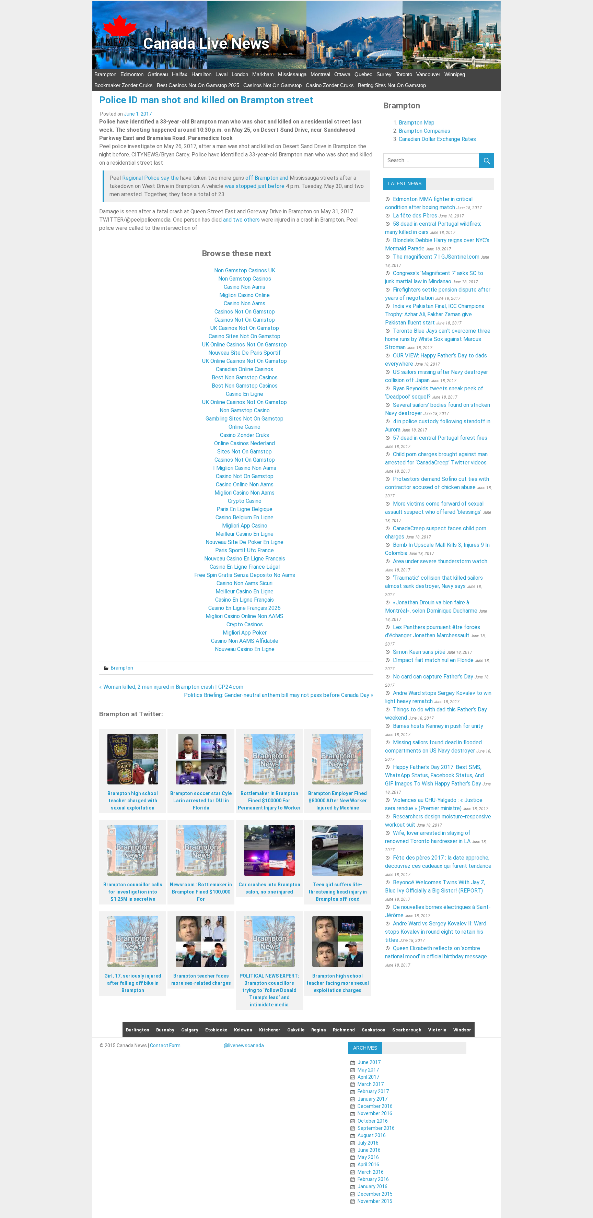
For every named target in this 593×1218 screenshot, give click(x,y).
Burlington (137, 1029)
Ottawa (342, 74)
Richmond (344, 1029)
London (240, 74)
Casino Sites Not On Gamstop (244, 336)
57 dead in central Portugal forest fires (440, 438)
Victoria (437, 1029)
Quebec (363, 74)
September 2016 (376, 1128)
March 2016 (371, 1172)
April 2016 (368, 1164)
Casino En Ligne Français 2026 (244, 608)
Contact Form (165, 1045)
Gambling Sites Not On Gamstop (244, 418)
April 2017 (368, 1077)
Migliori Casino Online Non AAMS (244, 616)
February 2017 (373, 1091)
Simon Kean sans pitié (419, 652)
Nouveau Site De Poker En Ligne (244, 542)
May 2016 (368, 1157)
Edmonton (131, 74)
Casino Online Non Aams (245, 484)
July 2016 (368, 1143)
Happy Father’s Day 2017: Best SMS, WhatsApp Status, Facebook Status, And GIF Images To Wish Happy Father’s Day (434, 775)
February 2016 (373, 1179)
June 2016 (369, 1150)
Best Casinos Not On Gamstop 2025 (198, 85)
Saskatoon (373, 1029)
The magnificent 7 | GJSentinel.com (436, 256)
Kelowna (243, 1029)
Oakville (295, 1029)
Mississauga (292, 74)
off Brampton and (266, 178)
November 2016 (375, 1113)
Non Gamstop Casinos (244, 278)
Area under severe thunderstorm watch (440, 561)
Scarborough (406, 1029)
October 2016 (373, 1121)
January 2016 (372, 1186)
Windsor (462, 1029)
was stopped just (246, 186)
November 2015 (375, 1201)
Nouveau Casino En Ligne (245, 649)
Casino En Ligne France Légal (245, 567)
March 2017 (371, 1084)
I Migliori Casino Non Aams (244, 468)
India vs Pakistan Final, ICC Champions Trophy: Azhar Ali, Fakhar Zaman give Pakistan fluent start (434, 314)
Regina (318, 1029)
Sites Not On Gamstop (244, 451)
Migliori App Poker (245, 632)
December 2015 (375, 1194)
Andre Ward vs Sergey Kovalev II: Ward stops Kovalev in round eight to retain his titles (435, 931)
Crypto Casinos (244, 624)
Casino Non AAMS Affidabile (244, 641)
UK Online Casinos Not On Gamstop (244, 344)
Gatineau (158, 74)
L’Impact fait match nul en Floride (433, 660)
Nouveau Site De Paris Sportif (244, 353)
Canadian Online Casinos (244, 369)
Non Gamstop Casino (245, 410)
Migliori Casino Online (244, 295)
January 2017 (372, 1099)
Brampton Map (416, 122)
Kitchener (269, 1029)
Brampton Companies (424, 131)
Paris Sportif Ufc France (244, 550)
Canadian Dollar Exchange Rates (437, 139)
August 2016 (372, 1135)
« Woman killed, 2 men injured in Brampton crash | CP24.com (171, 687)
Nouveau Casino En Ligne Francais (244, 558)
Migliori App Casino (244, 525)
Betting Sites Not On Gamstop (392, 85)
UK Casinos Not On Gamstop (244, 328)
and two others (241, 219)
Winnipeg (454, 74)
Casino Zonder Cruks (330, 85)
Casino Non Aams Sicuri (244, 583)
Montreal (320, 74)
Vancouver (428, 74)
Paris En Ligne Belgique (244, 509)
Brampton (105, 74)
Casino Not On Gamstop (245, 476)
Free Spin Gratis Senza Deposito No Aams (244, 575)
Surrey (384, 74)
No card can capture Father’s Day (433, 676)
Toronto (404, 74)
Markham (263, 74)
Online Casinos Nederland (244, 443)
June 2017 (369, 1062)
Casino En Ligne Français (244, 599)
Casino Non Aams (244, 287)
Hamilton (201, 74)
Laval (222, 74)
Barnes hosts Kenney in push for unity (438, 726)
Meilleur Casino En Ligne (245, 534)
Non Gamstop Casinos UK (244, 270)
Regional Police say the (150, 178)
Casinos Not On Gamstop (272, 85)
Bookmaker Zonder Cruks (123, 85)
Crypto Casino (244, 501)
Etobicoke (216, 1029)
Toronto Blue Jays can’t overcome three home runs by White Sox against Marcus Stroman (437, 339)
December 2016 (375, 1106)
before (276, 186)
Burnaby (165, 1029)
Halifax (179, 74)
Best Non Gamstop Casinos (245, 377)
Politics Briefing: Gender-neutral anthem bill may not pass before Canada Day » (278, 695)
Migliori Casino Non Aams (244, 492)
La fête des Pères (415, 215)
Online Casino (244, 427)
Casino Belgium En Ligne (245, 517)
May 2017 (368, 1070)
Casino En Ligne (244, 394)
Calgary (189, 1029)
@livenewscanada (244, 1045)
